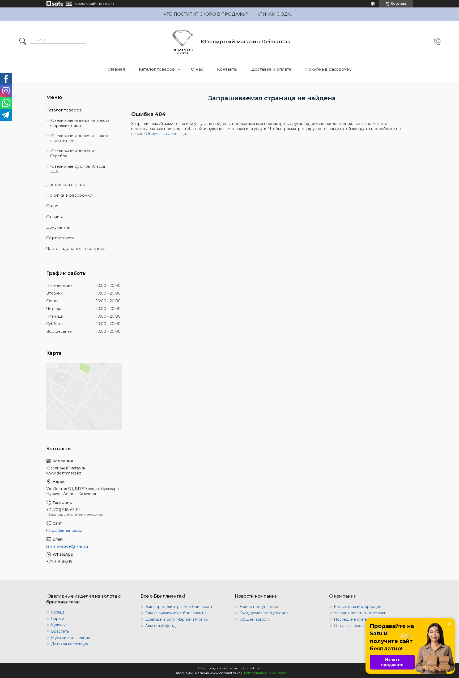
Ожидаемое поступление (264, 613)
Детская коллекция (69, 644)
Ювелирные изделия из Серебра (73, 153)
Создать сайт (85, 4)
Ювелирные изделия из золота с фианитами (79, 138)
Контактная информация (357, 606)
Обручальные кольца (166, 133)
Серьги (57, 618)
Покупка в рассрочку (328, 69)
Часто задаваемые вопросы (76, 248)
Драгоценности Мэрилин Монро (176, 619)
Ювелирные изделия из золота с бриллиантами (79, 123)
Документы (58, 227)
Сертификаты (60, 237)
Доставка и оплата (271, 69)
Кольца (58, 612)
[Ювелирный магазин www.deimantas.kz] (182, 41)
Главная (116, 69)
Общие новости (255, 619)
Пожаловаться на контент (264, 673)
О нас (197, 69)
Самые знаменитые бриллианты (175, 613)
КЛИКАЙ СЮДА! (274, 14)
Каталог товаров (157, 69)
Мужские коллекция (70, 637)
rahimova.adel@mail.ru (67, 546)
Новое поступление (259, 606)
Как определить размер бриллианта (180, 606)
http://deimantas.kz (64, 530)
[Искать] (23, 42)
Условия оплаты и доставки (360, 613)
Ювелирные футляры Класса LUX (77, 169)
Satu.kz (255, 668)
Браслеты (60, 631)
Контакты (227, 69)
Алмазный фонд (160, 625)
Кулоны (58, 625)
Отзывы (54, 216)
